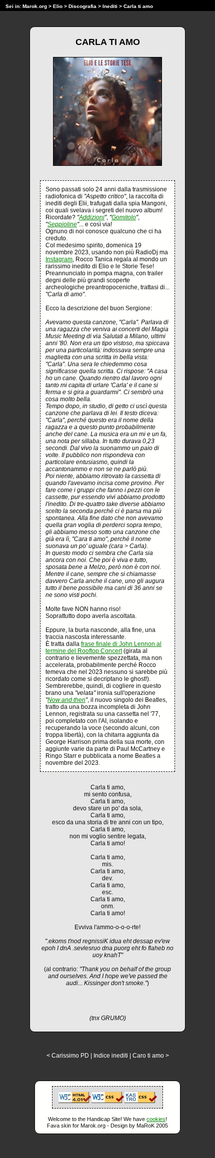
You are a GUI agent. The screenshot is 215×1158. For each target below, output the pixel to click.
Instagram (59, 259)
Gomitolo (124, 217)
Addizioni (91, 217)
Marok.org (34, 6)
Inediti (110, 6)
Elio (57, 6)
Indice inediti (111, 1055)
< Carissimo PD (67, 1055)
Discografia (82, 6)
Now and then (67, 699)
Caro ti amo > (150, 1055)
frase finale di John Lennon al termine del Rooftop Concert (104, 647)
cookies (156, 1119)
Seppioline (62, 224)
